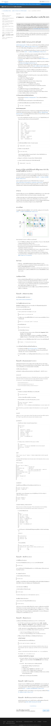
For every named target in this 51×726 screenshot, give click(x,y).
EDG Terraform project (32, 348)
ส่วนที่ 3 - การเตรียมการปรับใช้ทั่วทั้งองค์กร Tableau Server (35, 51)
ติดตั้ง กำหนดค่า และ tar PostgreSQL (25, 255)
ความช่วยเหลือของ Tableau (6, 10)
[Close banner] (50, 4)
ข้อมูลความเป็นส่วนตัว (19, 721)
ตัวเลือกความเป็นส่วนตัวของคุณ (10, 723)
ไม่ (47, 710)
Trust (35, 721)
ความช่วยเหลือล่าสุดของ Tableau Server (40, 28)
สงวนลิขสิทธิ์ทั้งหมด (21, 725)
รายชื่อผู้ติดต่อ (39, 721)
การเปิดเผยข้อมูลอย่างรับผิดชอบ (28, 721)
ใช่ (43, 710)
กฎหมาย (4, 721)
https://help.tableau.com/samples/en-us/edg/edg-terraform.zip (29, 182)
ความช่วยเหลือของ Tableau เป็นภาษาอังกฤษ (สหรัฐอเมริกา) (29, 4)
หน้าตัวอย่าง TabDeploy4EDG (30, 97)
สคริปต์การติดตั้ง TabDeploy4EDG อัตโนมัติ (33, 701)
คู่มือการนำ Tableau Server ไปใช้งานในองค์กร (19, 10)
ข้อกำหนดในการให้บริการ (10, 721)
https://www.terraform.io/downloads (23, 299)
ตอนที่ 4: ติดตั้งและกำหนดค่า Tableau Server (30, 46)
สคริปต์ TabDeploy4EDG (21, 44)
